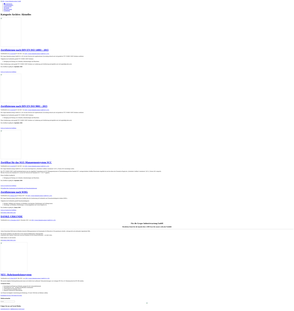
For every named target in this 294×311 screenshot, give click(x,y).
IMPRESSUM (14, 309)
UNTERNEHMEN (8, 5)
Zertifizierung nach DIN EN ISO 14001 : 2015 (25, 50)
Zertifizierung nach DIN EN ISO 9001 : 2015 (24, 106)
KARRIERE (7, 10)
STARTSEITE (8, 4)
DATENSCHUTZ (5, 309)
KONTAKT (21, 309)
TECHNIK (6, 8)
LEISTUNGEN (7, 6)
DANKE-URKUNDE (12, 216)
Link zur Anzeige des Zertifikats (8, 71)
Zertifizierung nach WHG (14, 192)
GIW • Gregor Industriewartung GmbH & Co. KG (37, 53)
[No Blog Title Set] (11, 1)
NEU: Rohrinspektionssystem (16, 274)
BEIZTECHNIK (8, 9)
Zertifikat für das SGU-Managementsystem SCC (26, 162)
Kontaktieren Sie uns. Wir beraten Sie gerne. (11, 295)
